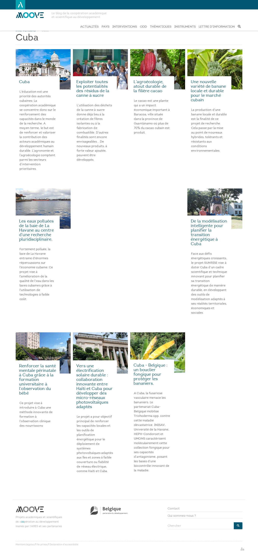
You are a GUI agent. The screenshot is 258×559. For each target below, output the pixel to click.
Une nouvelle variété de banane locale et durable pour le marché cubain (208, 90)
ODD (143, 26)
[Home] (32, 15)
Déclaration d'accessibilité (64, 544)
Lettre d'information (217, 26)
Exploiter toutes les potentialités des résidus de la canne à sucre (92, 88)
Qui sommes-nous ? (182, 515)
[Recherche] (239, 26)
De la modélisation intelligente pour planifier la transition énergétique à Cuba (209, 232)
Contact (174, 508)
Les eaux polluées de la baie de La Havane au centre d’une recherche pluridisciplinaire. (36, 230)
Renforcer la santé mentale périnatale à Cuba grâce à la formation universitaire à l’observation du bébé (37, 379)
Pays (105, 26)
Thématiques (160, 26)
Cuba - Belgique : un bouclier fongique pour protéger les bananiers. (150, 374)
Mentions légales (25, 544)
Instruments (185, 26)
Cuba (24, 81)
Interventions (124, 26)
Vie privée (41, 544)
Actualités (89, 26)
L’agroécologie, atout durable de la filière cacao (150, 86)
